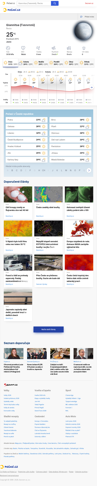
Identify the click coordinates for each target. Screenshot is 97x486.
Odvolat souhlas (81, 472)
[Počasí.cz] (11, 10)
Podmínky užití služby (26, 472)
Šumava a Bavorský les (42, 427)
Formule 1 (69, 408)
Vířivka (81, 448)
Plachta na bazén (23, 448)
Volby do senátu (9, 408)
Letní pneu (58, 454)
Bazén (15, 448)
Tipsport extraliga (71, 401)
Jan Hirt (37, 401)
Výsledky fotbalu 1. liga (73, 398)
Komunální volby (9, 411)
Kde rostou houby (41, 443)
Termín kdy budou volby (11, 404)
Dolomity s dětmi (40, 436)
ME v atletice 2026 (71, 404)
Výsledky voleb (8, 401)
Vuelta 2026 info (40, 395)
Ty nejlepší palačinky (10, 421)
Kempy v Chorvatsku (41, 421)
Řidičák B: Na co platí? (73, 430)
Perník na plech (9, 436)
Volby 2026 (7, 395)
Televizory (75, 454)
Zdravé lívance (8, 427)
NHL (67, 411)
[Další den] (91, 87)
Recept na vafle (9, 433)
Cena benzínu (52, 443)
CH (43, 170)
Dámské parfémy (48, 454)
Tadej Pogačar (39, 404)
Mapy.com (18, 443)
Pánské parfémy (9, 456)
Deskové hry (67, 454)
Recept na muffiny (10, 424)
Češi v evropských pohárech (67, 443)
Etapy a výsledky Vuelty (42, 398)
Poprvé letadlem (40, 424)
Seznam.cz (89, 3)
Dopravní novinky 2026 (73, 427)
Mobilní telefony (24, 454)
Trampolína (34, 448)
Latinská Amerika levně (42, 433)
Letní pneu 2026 (71, 421)
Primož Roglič (39, 408)
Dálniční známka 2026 (73, 424)
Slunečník (42, 448)
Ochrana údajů (41, 472)
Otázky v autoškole (72, 433)
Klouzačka (49, 448)
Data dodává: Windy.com (58, 472)
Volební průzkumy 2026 (11, 398)
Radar (71, 472)
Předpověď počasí (28, 443)
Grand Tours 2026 (40, 411)
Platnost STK (70, 436)
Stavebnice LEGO (36, 454)
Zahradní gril (74, 448)
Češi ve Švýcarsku (40, 430)
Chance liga (69, 395)
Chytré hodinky (84, 454)
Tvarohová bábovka (10, 430)
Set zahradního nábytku (61, 448)
